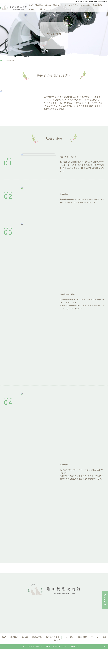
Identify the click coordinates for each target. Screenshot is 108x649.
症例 (40, 9)
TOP (31, 5)
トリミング (48, 9)
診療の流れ (58, 5)
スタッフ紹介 (86, 5)
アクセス (32, 9)
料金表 (48, 5)
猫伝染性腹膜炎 (71, 5)
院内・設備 (97, 5)
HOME (1, 60)
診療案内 (39, 5)
